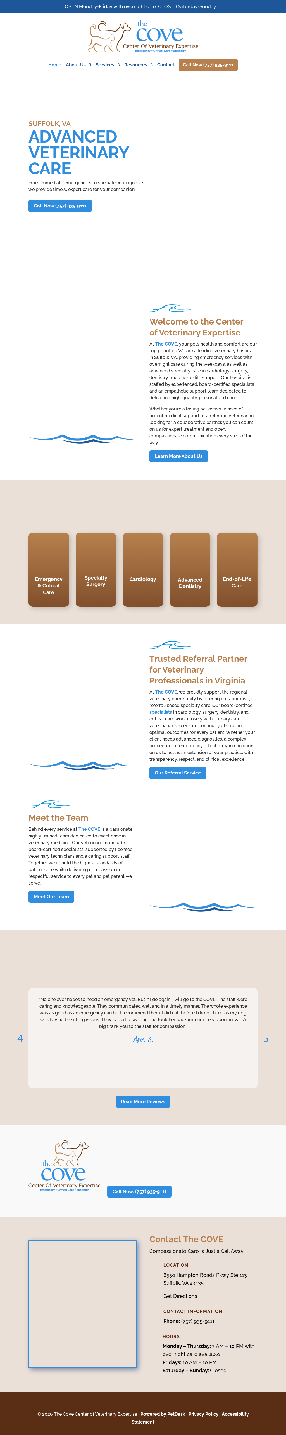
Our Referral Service (178, 773)
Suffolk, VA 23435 (183, 1283)
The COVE (166, 344)
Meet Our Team (51, 896)
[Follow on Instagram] (148, 1402)
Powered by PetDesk (162, 1414)
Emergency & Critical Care (49, 585)
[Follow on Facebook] (137, 1402)
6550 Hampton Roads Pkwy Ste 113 (205, 1275)
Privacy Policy (203, 1414)
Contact (165, 64)
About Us (76, 64)
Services (105, 64)
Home (54, 64)
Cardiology (143, 579)
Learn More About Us (178, 456)
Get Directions (180, 1296)
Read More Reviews (143, 1101)
